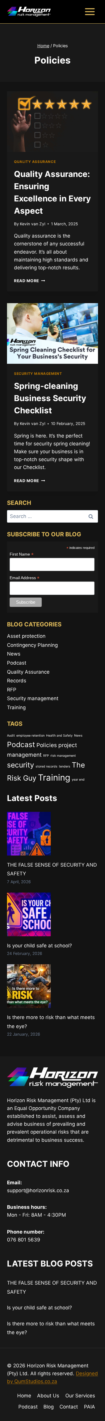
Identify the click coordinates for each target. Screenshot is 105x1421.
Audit (11, 735)
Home (24, 1396)
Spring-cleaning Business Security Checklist (50, 398)
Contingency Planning (32, 645)
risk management (63, 756)
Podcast (16, 663)
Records (16, 681)
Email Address (24, 578)
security (20, 764)
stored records (46, 766)
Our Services (80, 1396)
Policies (46, 745)
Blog (48, 1407)
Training (16, 707)
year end (78, 779)
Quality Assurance (35, 161)
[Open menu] (89, 11)
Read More (29, 280)
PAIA (89, 1407)
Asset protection (26, 636)
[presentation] (52, 121)
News (13, 654)
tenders (64, 766)
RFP (11, 690)
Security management (38, 373)
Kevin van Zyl (32, 224)
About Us (48, 1396)
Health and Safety (59, 735)
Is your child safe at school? (39, 945)
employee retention (30, 735)
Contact (69, 1407)
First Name (22, 554)
